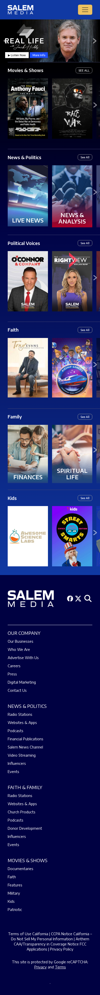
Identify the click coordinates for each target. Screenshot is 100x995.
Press (12, 674)
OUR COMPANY (24, 633)
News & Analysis (72, 218)
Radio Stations (20, 714)
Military (14, 893)
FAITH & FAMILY (25, 787)
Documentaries (20, 868)
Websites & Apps (22, 722)
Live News (28, 220)
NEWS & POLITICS (27, 706)
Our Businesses (20, 641)
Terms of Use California (28, 933)
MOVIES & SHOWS (27, 860)
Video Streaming (22, 755)
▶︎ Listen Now (17, 55)
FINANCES (28, 477)
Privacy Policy (61, 949)
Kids (12, 498)
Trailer (28, 105)
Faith (13, 330)
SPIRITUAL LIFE (72, 474)
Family (15, 416)
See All (85, 157)
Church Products (21, 812)
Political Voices (24, 243)
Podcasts (15, 730)
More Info (39, 55)
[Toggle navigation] (85, 10)
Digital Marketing (22, 682)
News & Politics (24, 157)
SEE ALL (83, 70)
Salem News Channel (25, 747)
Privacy (40, 967)
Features (15, 885)
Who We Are (19, 649)
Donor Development (25, 828)
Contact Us (17, 690)
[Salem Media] (20, 9)
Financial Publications (25, 738)
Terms (60, 967)
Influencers (17, 763)
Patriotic (15, 909)
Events (13, 771)
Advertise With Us (23, 657)
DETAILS (28, 112)
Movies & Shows (25, 70)
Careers (14, 665)
